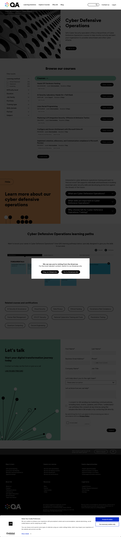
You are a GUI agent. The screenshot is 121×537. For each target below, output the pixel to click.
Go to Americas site (71, 272)
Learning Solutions (30, 5)
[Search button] (96, 5)
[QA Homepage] (12, 4)
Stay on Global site (50, 272)
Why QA (55, 5)
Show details (25, 533)
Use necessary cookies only (107, 524)
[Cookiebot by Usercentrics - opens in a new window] (10, 534)
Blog (62, 5)
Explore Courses (44, 5)
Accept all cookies (107, 519)
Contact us (105, 5)
